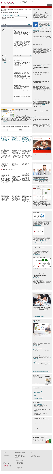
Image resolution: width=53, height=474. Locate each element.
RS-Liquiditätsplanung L (38, 391)
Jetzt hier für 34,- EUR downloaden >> (39, 207)
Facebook (5, 457)
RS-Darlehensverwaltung (38, 397)
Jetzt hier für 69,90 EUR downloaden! (38, 316)
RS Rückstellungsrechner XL (39, 404)
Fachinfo (11, 7)
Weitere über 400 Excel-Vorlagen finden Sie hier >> (41, 289)
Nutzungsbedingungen (21, 456)
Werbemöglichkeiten (7, 455)
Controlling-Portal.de (20, 463)
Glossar (43, 7)
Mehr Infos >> (42, 53)
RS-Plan (35, 394)
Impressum (18, 459)
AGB (4, 456)
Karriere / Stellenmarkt (26, 7)
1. (30, 28)
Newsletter (34, 457)
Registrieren (7, 15)
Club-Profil (4, 62)
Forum (7, 7)
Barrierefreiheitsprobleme (36, 456)
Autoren (38, 1)
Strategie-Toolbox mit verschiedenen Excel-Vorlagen (41, 361)
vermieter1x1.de (19, 467)
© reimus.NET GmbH (4, 472)
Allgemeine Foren (10, 9)
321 (5, 58)
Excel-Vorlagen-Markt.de (20, 468)
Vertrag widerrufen (21, 453)
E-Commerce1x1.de (20, 464)
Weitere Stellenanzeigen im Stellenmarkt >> (39, 132)
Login (51, 1)
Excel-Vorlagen (36, 7)
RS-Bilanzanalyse (37, 392)
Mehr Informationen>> (41, 369)
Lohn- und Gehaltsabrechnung (19, 9)
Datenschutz (19, 457)
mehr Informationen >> (36, 432)
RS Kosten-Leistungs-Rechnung (39, 411)
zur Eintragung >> (35, 18)
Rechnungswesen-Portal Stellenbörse (39, 179)
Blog (3, 63)
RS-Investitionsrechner (38, 398)
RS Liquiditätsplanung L (38, 321)
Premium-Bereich (32, 1)
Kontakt (5, 452)
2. (30, 55)
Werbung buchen (44, 1)
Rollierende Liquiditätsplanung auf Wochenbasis (40, 348)
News (3, 7)
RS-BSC (35, 395)
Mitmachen (34, 455)
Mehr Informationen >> (38, 225)
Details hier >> (4, 121)
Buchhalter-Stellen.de (20, 462)
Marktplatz (17, 7)
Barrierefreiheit (19, 455)
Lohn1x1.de (18, 466)
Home (2, 9)
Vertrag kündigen (20, 452)
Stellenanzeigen (36, 30)
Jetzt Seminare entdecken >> (37, 159)
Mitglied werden (25, 1)
